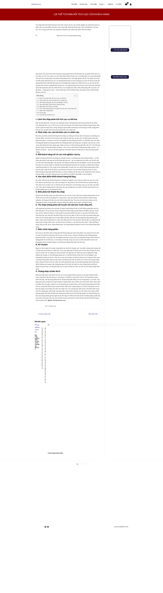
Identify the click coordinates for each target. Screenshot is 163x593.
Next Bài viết (94, 314)
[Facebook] (45, 527)
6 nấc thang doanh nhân (55, 453)
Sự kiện (74, 4)
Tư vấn (118, 4)
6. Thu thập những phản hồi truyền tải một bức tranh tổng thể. (57, 108)
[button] (75, 95)
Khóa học (83, 4)
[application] (104, 4)
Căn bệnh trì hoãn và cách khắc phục (42, 348)
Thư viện (93, 4)
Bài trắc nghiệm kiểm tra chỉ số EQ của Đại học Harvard (37, 342)
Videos (110, 4)
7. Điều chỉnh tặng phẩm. (45, 110)
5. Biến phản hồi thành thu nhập (48, 106)
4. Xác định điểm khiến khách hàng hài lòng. (51, 104)
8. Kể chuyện (42, 112)
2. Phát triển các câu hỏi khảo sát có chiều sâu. (52, 100)
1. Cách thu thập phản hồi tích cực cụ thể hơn (52, 98)
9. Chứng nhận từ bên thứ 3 (46, 115)
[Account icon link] (131, 4)
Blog (101, 4)
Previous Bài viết (43, 314)
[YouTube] (48, 527)
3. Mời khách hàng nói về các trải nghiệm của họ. (53, 102)
